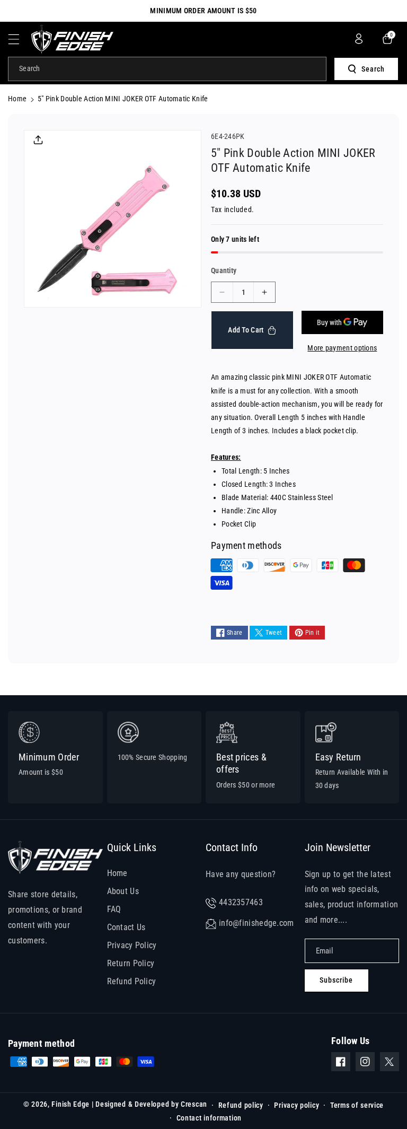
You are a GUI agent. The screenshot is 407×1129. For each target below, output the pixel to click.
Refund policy (240, 1105)
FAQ (114, 909)
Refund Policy (131, 981)
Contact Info (232, 847)
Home (17, 98)
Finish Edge (70, 1104)
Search (373, 69)
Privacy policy (296, 1105)
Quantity (223, 270)
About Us (123, 891)
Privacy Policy (132, 945)
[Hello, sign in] (358, 38)
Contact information (209, 1118)
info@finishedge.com (256, 923)
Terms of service (357, 1105)
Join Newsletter (337, 847)
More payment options (342, 348)
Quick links (131, 847)
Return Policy (131, 963)
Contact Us (126, 927)
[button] (19, 39)
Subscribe (336, 980)
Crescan (194, 1104)
